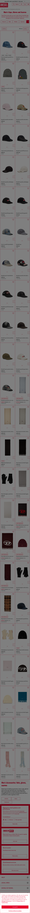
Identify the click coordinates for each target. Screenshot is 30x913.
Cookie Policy (5, 902)
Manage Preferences (6, 901)
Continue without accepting (15, 910)
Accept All (15, 907)
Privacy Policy (20, 901)
